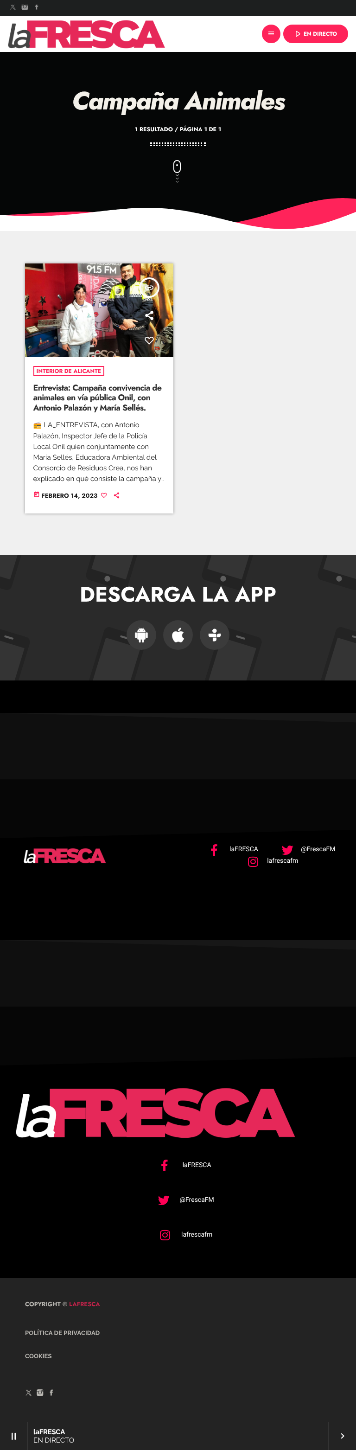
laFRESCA (83, 1304)
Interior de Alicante (69, 371)
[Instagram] (25, 8)
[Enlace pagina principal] (86, 34)
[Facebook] (36, 8)
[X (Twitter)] (13, 8)
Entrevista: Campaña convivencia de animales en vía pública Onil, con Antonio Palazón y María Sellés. (97, 398)
